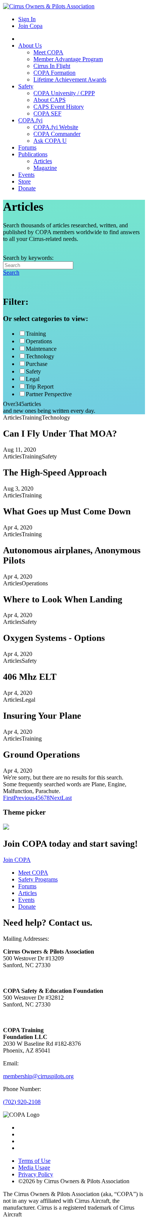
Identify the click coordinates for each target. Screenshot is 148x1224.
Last (66, 798)
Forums (27, 147)
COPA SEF (47, 113)
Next (55, 798)
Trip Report (40, 386)
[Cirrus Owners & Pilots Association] (48, 6)
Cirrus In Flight (51, 66)
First (8, 798)
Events (26, 174)
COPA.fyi (30, 120)
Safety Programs (38, 879)
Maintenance (41, 349)
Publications (32, 154)
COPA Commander (56, 134)
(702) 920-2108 (22, 1102)
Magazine (45, 168)
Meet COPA (48, 52)
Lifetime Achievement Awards (69, 79)
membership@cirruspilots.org (38, 1076)
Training (36, 333)
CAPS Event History (58, 106)
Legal (32, 379)
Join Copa (30, 26)
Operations (39, 341)
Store (24, 181)
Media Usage (34, 1167)
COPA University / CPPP (64, 93)
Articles (42, 161)
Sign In (27, 19)
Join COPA (17, 860)
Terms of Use (34, 1161)
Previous (24, 798)
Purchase (36, 364)
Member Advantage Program (68, 59)
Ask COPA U (50, 140)
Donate (27, 188)
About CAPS (49, 100)
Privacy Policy (35, 1174)
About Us (30, 45)
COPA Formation (54, 72)
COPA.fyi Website (55, 127)
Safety (25, 86)
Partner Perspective (49, 394)
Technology (40, 356)
